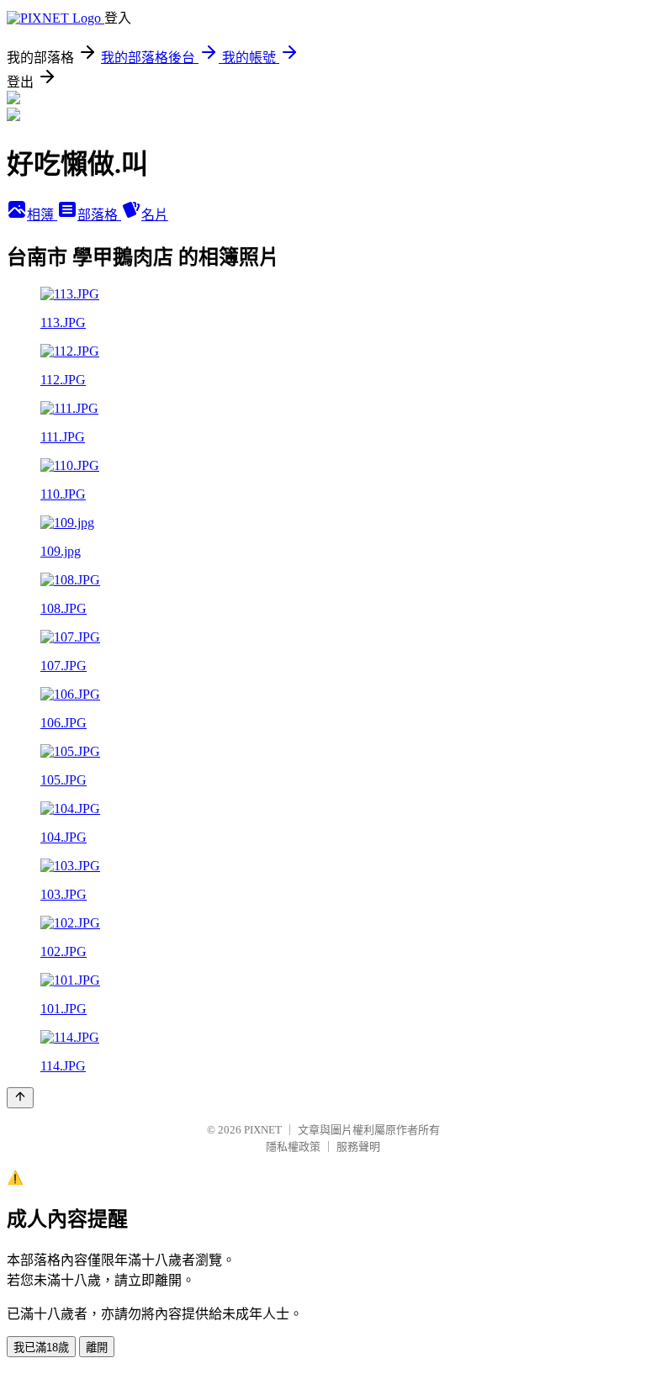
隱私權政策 (293, 1146)
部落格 (99, 215)
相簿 (42, 215)
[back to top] (20, 1097)
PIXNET (263, 1129)
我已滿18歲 (41, 1347)
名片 (154, 215)
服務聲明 (358, 1146)
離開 (97, 1347)
